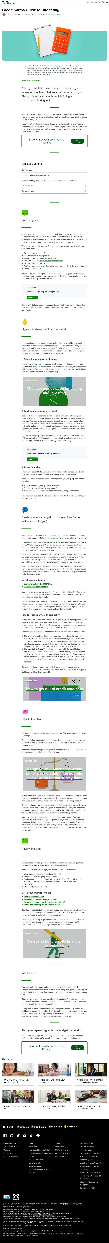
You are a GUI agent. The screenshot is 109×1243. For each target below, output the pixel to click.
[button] (107, 2)
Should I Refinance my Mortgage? (89, 1183)
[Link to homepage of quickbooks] (55, 1126)
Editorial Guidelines (36, 1162)
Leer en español (56, 14)
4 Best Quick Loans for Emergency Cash (89, 1158)
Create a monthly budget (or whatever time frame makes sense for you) (50, 180)
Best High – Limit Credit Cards (92, 1162)
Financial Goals (86, 1149)
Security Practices (36, 1159)
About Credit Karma (11, 1146)
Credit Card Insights (88, 1146)
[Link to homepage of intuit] (8, 1127)
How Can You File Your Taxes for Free (40, 1171)
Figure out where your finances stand (36, 175)
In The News (8, 1153)
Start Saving (77, 141)
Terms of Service (61, 1153)
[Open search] (103, 2)
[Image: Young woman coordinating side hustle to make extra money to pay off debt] (18, 1096)
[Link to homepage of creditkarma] (38, 1126)
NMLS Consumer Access (46, 1209)
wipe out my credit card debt (50, 260)
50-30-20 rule (52, 542)
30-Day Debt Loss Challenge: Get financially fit (16, 1080)
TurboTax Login (35, 1166)
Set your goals (27, 170)
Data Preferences (61, 1156)
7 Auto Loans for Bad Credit (91, 1172)
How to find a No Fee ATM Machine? (90, 1177)
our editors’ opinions (49, 68)
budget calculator (42, 1035)
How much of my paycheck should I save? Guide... (88, 1107)
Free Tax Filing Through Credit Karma (41, 1154)
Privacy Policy (60, 1146)
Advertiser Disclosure (31, 80)
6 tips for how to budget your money (53, 1080)
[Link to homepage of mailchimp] (70, 1126)
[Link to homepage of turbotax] (23, 1126)
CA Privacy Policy (61, 1149)
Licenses (35, 1209)
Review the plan (28, 190)
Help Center (33, 1146)
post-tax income (44, 364)
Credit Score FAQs (87, 1188)
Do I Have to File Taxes (89, 1153)
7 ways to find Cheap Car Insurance (90, 1167)
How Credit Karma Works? (39, 1149)
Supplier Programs (10, 1156)
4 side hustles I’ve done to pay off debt (17, 1107)
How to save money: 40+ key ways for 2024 (53, 1107)
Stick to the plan (28, 185)
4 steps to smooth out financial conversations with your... (90, 1080)
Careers (6, 1149)
